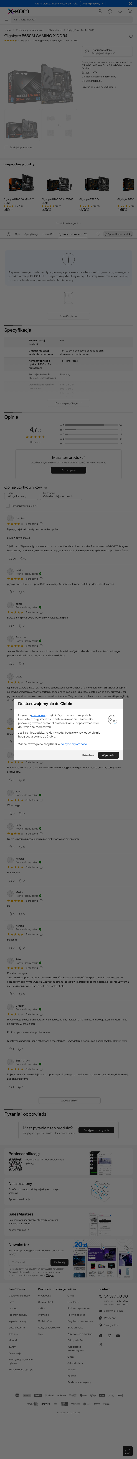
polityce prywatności (74, 744)
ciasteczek (38, 715)
